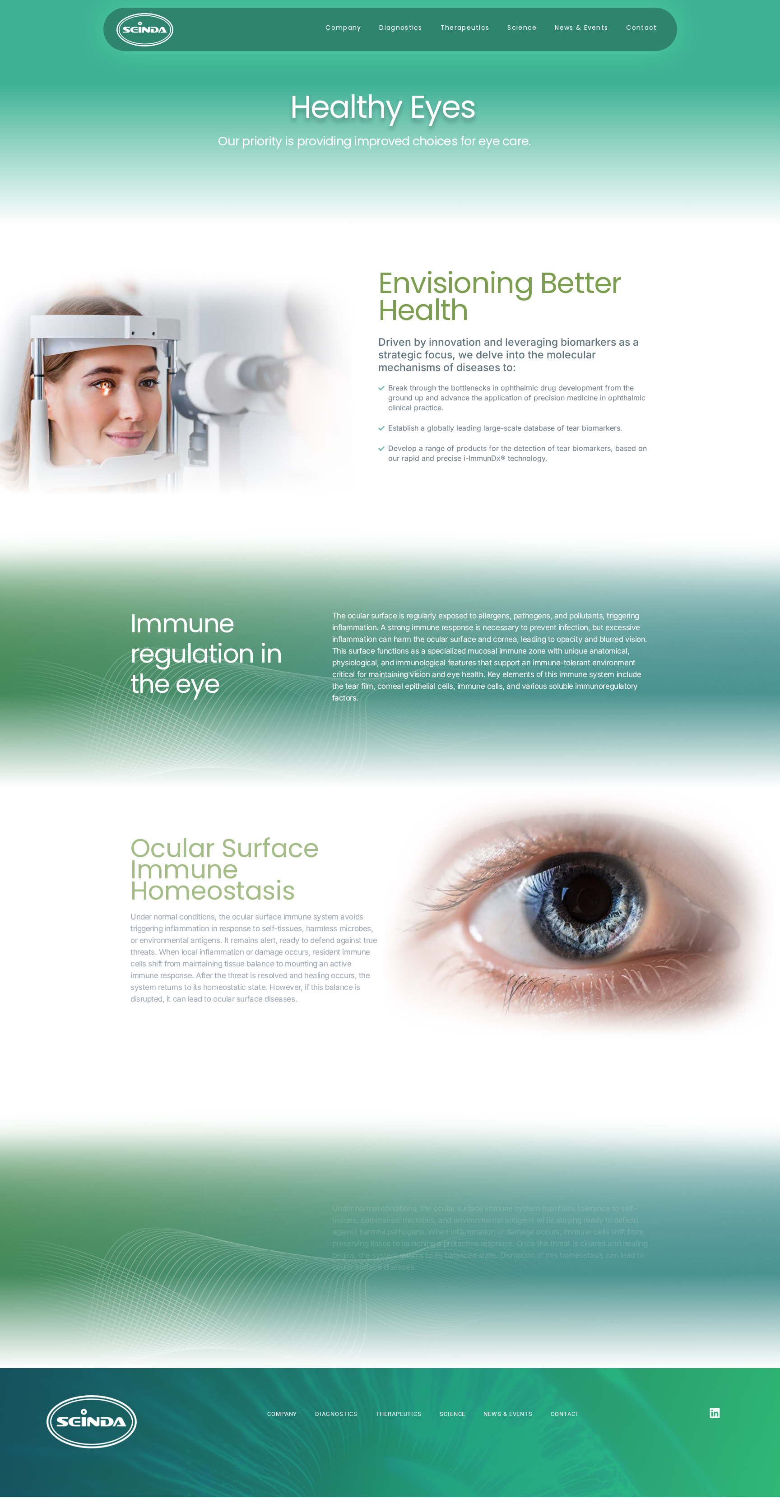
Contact (641, 27)
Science (522, 27)
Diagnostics (400, 27)
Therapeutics (465, 27)
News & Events (581, 27)
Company (343, 27)
